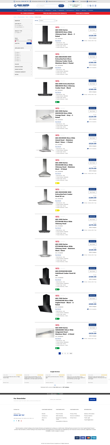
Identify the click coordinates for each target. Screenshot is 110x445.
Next (109, 379)
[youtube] (21, 421)
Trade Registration (88, 419)
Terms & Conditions (75, 415)
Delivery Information (89, 413)
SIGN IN (94, 1)
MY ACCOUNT (83, 1)
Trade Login (87, 417)
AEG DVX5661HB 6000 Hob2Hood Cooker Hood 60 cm (65, 273)
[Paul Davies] (22, 6)
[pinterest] (18, 421)
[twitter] (14, 421)
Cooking (31, 17)
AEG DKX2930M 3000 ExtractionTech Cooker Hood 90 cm (63, 194)
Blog (43, 419)
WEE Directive (59, 415)
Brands (43, 413)
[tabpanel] (13, 379)
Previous (1, 379)
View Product (92, 30)
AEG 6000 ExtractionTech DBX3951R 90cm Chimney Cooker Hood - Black (65, 86)
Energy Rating (19, 69)
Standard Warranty (20, 72)
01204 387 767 (25, 1)
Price (16, 38)
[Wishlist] (87, 6)
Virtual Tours (73, 417)
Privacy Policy (73, 413)
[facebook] (16, 421)
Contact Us (44, 415)
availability (18, 23)
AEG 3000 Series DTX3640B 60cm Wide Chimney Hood (63, 221)
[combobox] (50, 5)
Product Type (18, 30)
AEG (27, 17)
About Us (44, 417)
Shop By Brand (21, 17)
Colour (17, 64)
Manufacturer (19, 66)
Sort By (36, 20)
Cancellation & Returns (61, 421)
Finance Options (88, 415)
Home (15, 17)
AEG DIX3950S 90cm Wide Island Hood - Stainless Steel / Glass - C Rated (65, 140)
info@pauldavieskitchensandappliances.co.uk (56, 1)
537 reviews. (66, 387)
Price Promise (59, 413)
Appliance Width (19, 48)
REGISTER (90, 1)
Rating (16, 74)
